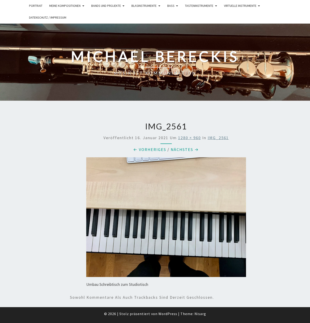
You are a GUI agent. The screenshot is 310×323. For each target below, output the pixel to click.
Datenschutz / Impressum (47, 17)
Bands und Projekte (106, 6)
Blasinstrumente (144, 6)
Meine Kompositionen (65, 6)
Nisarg (200, 313)
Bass (171, 6)
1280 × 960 (189, 137)
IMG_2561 (218, 137)
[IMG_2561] (166, 218)
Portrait (35, 6)
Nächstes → (185, 149)
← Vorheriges (149, 149)
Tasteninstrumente (199, 6)
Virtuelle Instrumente (240, 6)
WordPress (167, 313)
